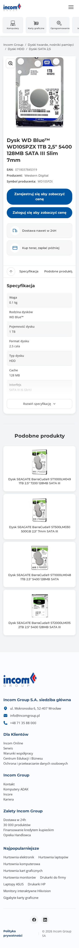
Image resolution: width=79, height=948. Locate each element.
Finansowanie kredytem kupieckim (28, 830)
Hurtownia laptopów (53, 857)
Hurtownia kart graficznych (23, 870)
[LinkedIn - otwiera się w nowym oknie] (45, 920)
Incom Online (13, 743)
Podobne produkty (58, 271)
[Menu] (71, 7)
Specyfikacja (28, 271)
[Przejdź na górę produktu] (11, 271)
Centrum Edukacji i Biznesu (23, 758)
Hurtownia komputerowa (21, 864)
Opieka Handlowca (17, 835)
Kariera (8, 799)
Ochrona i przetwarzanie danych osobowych (35, 763)
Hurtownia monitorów (19, 877)
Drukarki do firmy (53, 877)
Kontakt (9, 784)
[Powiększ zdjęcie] (10, 63)
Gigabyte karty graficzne (20, 897)
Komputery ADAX (15, 789)
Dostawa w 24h (14, 820)
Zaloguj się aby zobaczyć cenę (39, 213)
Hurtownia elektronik (18, 857)
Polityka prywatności (12, 933)
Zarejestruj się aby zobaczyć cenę (39, 196)
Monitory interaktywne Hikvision (27, 891)
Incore (7, 794)
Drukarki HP (37, 884)
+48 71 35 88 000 (23, 723)
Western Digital (36, 175)
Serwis (8, 748)
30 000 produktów (17, 825)
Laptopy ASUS (13, 884)
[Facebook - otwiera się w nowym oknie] (34, 920)
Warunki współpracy (18, 753)
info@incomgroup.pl (25, 715)
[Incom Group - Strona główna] (12, 7)
